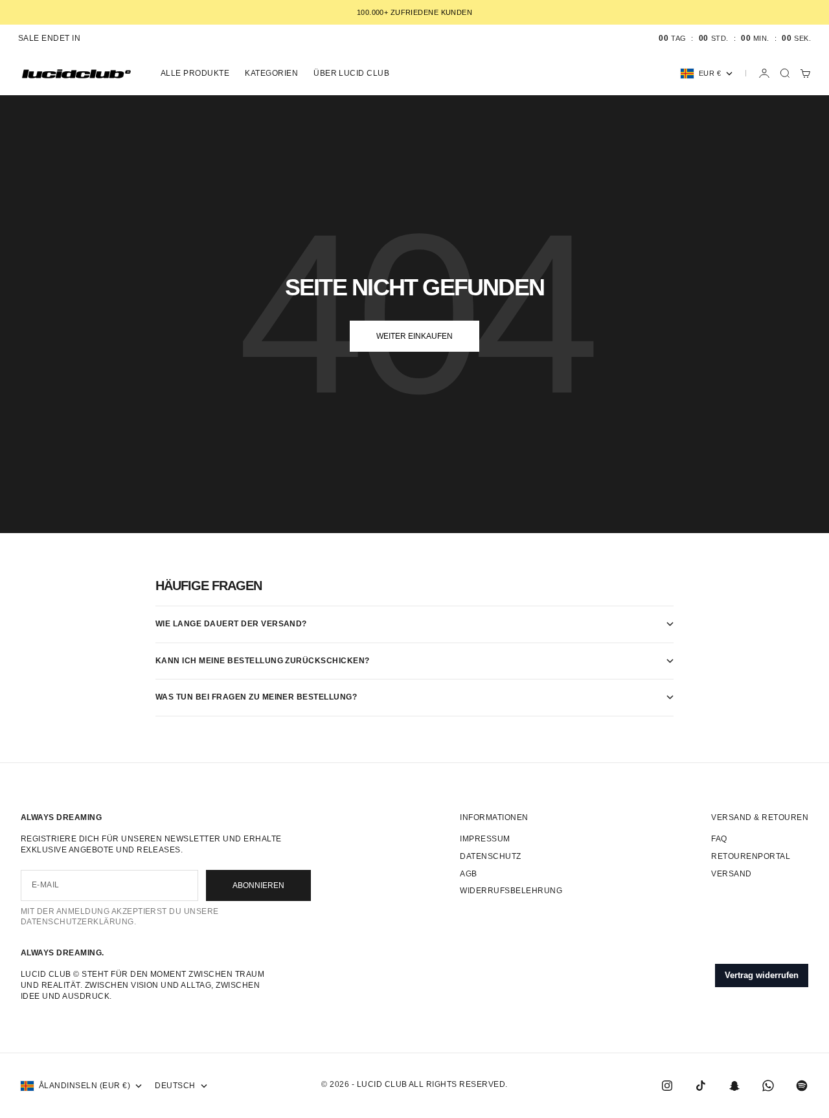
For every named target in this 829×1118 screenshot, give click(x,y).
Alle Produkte (195, 73)
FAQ (719, 838)
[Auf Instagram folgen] (667, 1085)
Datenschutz (490, 856)
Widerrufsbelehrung (511, 890)
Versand (731, 873)
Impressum (485, 838)
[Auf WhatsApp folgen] (768, 1085)
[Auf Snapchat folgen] (734, 1085)
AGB (468, 873)
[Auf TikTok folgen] (700, 1085)
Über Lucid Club (351, 73)
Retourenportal (750, 856)
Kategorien (271, 73)
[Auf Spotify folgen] (801, 1085)
